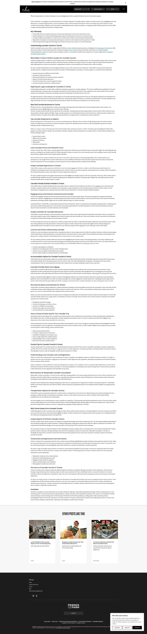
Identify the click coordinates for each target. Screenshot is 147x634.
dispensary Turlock (103, 48)
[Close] (142, 615)
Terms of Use (55, 621)
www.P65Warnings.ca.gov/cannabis (63, 627)
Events (30, 586)
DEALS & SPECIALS (98, 9)
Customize (117, 627)
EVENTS (112, 9)
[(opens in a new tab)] (33, 596)
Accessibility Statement (98, 621)
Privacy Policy (47, 621)
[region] (127, 622)
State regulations (36, 1)
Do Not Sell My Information (85, 621)
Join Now (73, 613)
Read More (96, 560)
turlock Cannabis (73, 50)
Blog (30, 588)
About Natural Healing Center (36, 591)
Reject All (127, 627)
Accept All (137, 627)
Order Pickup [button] (78, 9)
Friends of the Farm (33, 584)
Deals (30, 582)
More (32, 560)
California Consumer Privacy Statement (68, 621)
